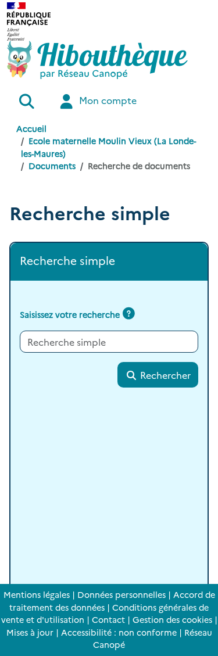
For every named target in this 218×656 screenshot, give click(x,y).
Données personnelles (121, 594)
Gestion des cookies (172, 619)
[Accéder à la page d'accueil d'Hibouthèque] (97, 60)
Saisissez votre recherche (70, 314)
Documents (52, 165)
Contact (108, 619)
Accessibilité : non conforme (119, 632)
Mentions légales (36, 594)
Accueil (31, 128)
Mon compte (107, 100)
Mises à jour (29, 632)
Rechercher (164, 374)
